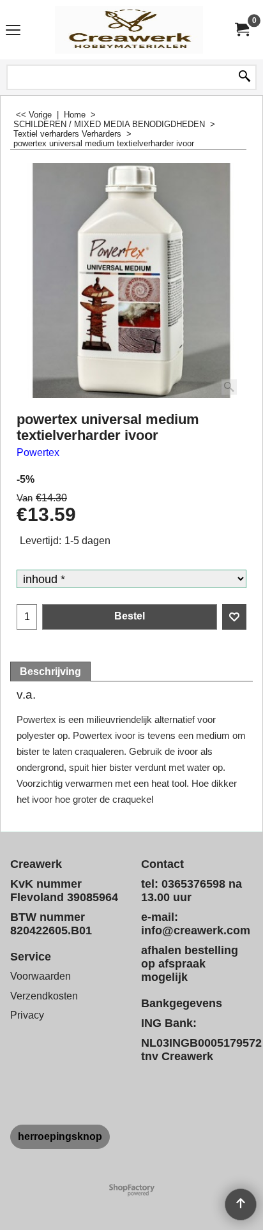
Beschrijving (50, 671)
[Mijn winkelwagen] (241, 30)
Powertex (38, 452)
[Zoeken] (244, 77)
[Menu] (13, 31)
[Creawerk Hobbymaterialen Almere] (129, 30)
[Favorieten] (234, 617)
